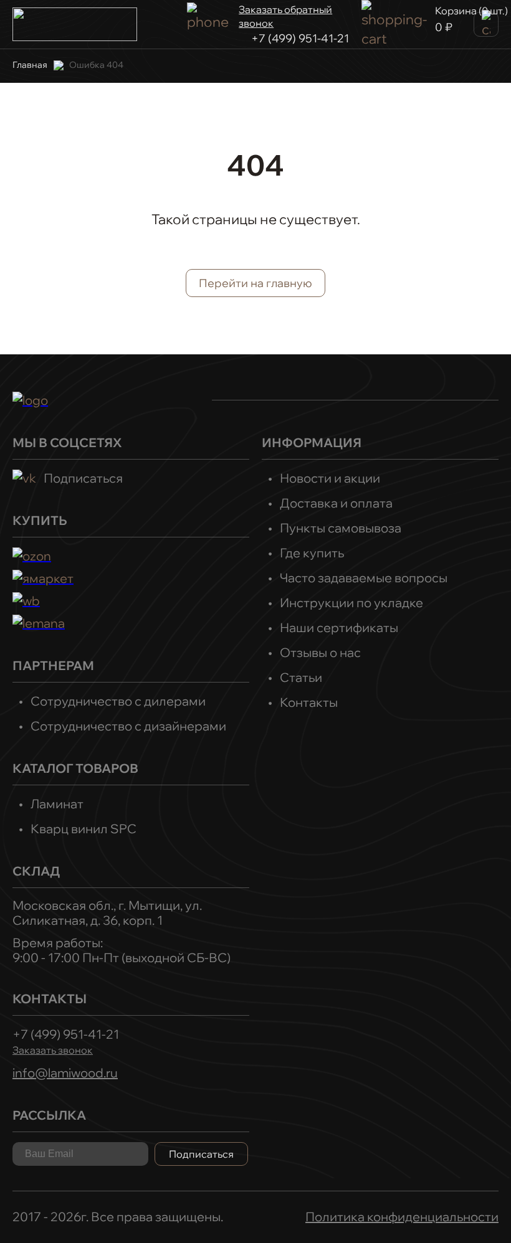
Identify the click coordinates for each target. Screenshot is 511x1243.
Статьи (301, 677)
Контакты (309, 702)
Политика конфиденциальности (402, 1216)
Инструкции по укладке (351, 602)
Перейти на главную (255, 283)
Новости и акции (330, 478)
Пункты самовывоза (340, 528)
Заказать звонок (52, 1050)
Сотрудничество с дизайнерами (128, 726)
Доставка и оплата (336, 503)
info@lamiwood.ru (65, 1072)
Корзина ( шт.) (471, 10)
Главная (29, 64)
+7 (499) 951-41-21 (300, 38)
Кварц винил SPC (83, 828)
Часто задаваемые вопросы (363, 577)
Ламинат (57, 803)
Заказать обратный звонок (285, 16)
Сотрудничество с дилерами (118, 701)
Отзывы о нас (320, 652)
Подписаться (83, 478)
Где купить (312, 552)
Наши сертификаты (339, 627)
